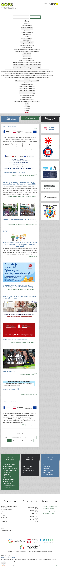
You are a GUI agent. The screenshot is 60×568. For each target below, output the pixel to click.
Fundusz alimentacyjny (27, 29)
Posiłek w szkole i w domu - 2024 (27, 92)
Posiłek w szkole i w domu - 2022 (27, 88)
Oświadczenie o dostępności (50, 506)
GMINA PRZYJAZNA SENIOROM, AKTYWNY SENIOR (19, 219)
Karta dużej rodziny (27, 25)
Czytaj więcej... (11, 561)
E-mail (36, 128)
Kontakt (27, 36)
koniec (26, 444)
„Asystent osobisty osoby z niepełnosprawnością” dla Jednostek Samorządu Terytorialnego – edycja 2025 (10, 473)
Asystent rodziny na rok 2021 (27, 95)
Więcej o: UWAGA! (33, 256)
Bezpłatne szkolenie (9, 372)
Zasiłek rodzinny (27, 40)
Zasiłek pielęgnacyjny (27, 47)
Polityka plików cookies (48, 508)
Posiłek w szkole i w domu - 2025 (27, 93)
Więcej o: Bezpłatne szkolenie (27, 374)
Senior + (27, 105)
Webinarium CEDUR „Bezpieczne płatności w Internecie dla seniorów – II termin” (19, 297)
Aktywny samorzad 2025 (11, 389)
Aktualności (27, 23)
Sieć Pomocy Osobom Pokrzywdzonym (15, 340)
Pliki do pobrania (27, 53)
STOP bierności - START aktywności (14, 173)
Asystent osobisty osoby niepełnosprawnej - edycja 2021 (27, 62)
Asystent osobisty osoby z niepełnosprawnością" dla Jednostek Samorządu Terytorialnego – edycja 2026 (19, 183)
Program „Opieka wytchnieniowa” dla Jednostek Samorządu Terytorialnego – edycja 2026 (27, 77)
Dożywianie (27, 30)
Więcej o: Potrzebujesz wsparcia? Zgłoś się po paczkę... (21, 289)
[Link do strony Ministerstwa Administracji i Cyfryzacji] (32, 540)
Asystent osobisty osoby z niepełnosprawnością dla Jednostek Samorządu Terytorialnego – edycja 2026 (27, 75)
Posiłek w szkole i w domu (27, 84)
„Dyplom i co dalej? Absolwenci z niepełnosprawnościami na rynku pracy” (10, 484)
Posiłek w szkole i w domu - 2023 (27, 90)
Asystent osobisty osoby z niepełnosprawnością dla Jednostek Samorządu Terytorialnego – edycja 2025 (27, 71)
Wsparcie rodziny (27, 56)
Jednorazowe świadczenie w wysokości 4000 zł (27, 51)
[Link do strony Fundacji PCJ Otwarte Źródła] (30, 547)
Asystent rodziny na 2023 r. (27, 99)
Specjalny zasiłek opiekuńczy (27, 45)
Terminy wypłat (27, 34)
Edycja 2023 (27, 106)
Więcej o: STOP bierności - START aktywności (23, 175)
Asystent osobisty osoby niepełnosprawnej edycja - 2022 (27, 64)
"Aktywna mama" (8, 466)
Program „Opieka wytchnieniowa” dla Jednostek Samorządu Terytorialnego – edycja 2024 (27, 69)
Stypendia (26, 110)
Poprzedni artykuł (16, 437)
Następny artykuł (16, 444)
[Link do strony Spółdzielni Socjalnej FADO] (46, 540)
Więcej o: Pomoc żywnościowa (29, 149)
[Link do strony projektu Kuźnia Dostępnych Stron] (16, 540)
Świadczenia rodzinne (26, 38)
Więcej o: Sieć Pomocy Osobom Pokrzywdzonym (23, 342)
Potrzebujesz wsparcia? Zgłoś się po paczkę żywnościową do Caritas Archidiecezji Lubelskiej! (18, 286)
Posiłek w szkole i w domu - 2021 (27, 86)
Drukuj (35, 128)
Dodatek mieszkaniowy (27, 32)
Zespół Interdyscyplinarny (27, 27)
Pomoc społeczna (26, 55)
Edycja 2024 (27, 108)
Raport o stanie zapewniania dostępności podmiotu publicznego (50, 513)
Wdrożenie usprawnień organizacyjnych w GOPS (27, 81)
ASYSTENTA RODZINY (9, 465)
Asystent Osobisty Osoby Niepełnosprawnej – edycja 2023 (27, 66)
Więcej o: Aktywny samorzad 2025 (28, 394)
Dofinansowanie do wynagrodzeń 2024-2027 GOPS (27, 101)
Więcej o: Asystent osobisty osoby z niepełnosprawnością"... (22, 196)
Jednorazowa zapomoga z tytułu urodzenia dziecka (27, 49)
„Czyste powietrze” (9, 479)
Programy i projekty (27, 58)
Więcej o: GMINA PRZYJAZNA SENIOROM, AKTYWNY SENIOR (22, 224)
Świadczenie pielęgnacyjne (27, 42)
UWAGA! (5, 231)
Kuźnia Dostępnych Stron (12, 565)
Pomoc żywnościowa (27, 97)
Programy (26, 82)
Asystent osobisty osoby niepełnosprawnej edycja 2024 (27, 68)
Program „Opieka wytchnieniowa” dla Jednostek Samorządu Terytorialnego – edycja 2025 (27, 73)
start (6, 437)
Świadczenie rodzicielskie (27, 43)
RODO (44, 510)
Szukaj (35, 17)
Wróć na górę (53, 565)
